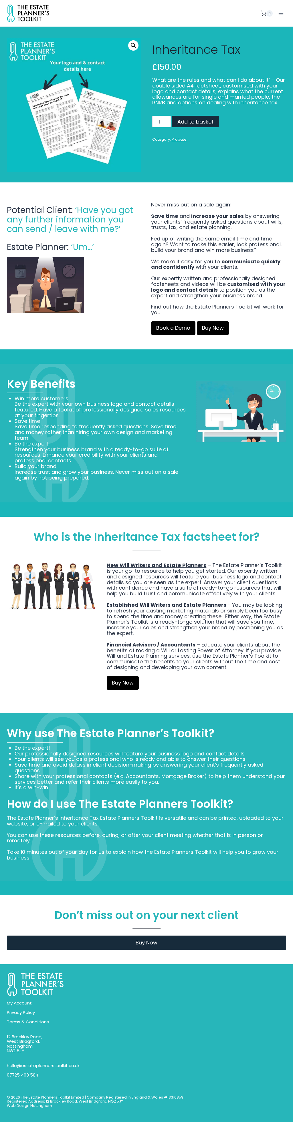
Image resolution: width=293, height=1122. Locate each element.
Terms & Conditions (28, 1022)
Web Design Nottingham (29, 1106)
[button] (133, 45)
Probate (179, 139)
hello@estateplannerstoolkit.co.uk (43, 1065)
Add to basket (195, 121)
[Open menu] (281, 13)
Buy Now (146, 942)
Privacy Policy (21, 1012)
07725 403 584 (22, 1075)
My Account (19, 1003)
